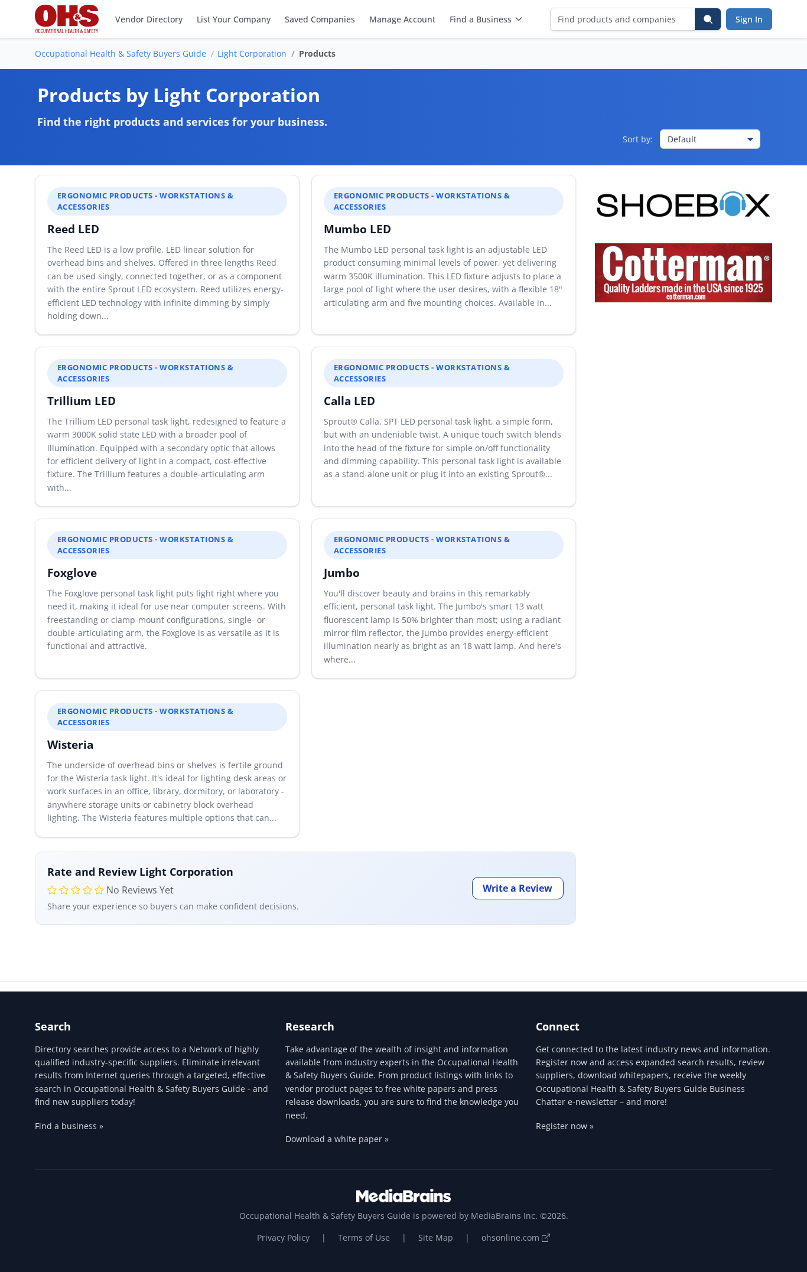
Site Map (435, 1237)
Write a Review (517, 888)
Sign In (749, 19)
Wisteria (70, 744)
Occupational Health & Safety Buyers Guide (120, 53)
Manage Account (402, 19)
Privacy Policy (283, 1237)
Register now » (565, 1125)
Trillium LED (81, 401)
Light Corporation (252, 53)
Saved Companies (320, 19)
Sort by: (638, 139)
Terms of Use (364, 1237)
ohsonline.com (511, 1237)
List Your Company (234, 19)
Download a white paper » (337, 1138)
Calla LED (349, 401)
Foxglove (72, 572)
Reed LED (73, 229)
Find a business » (69, 1125)
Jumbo (342, 572)
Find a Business (481, 19)
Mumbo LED (357, 229)
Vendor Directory (149, 19)
